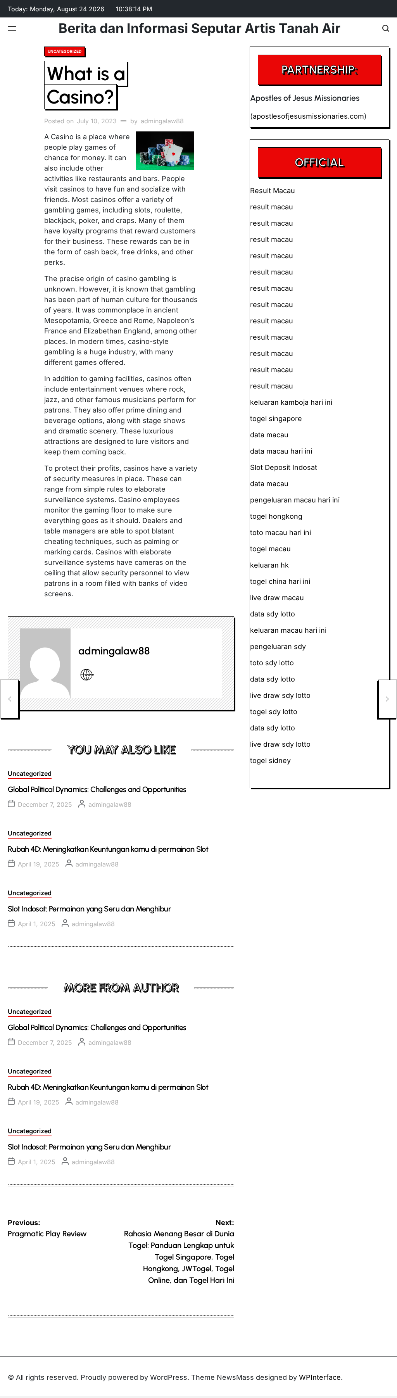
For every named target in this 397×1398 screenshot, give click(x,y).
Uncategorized (64, 51)
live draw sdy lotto (280, 744)
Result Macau (272, 190)
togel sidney (270, 760)
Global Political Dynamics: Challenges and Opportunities (97, 789)
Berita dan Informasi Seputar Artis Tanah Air (199, 28)
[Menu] (12, 28)
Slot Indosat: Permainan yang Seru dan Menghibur (89, 908)
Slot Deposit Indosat (283, 467)
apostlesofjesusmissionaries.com (308, 116)
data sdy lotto (272, 728)
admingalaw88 (162, 121)
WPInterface (320, 1377)
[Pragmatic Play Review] (9, 699)
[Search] (385, 28)
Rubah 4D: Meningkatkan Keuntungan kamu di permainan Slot (108, 849)
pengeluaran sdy (278, 646)
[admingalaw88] (45, 663)
